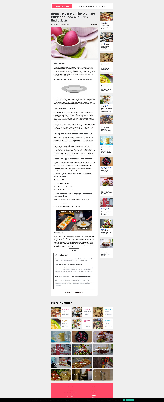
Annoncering (83, 6)
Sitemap (93, 397)
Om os (90, 6)
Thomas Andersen (105, 44)
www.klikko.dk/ (71, 398)
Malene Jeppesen (105, 64)
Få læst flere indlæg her (74, 292)
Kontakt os (102, 6)
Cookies (95, 6)
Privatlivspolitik (130, 400)
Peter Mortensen (64, 24)
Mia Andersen (104, 23)
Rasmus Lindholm (105, 85)
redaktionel (94, 24)
